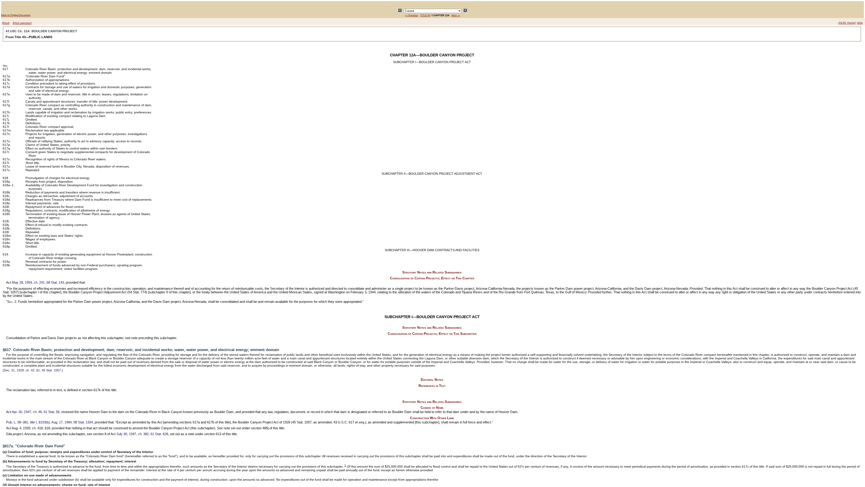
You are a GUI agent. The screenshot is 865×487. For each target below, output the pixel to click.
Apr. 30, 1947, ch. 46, (35, 412)
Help (860, 23)
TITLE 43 (425, 15)
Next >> (455, 15)
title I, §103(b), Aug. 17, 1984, (49, 422)
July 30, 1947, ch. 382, (142, 434)
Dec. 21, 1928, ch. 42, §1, (32, 370)
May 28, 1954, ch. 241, (38, 282)
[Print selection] (22, 23)
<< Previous (411, 15)
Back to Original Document (15, 15)
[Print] (5, 23)
